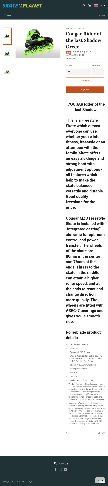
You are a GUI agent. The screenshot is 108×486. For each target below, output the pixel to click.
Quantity (96, 66)
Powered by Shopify (29, 482)
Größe (69, 66)
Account (102, 15)
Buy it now (85, 90)
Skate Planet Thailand (15, 482)
